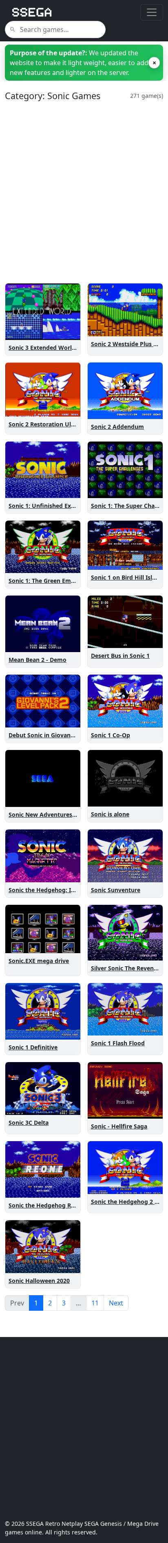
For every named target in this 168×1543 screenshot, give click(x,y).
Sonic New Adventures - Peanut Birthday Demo (75, 814)
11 (95, 1302)
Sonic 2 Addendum (117, 426)
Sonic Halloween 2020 (39, 1281)
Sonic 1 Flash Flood (118, 1043)
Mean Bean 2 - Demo (37, 660)
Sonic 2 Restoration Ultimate (49, 424)
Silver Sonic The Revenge (126, 968)
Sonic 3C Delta (29, 1122)
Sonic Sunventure (115, 890)
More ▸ (65, 332)
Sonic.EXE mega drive (39, 961)
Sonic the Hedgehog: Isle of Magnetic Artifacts (74, 890)
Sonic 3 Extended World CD (47, 347)
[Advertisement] (84, 192)
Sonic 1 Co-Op (110, 735)
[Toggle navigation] (151, 12)
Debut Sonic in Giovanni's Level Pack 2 (63, 735)
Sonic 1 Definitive (33, 1047)
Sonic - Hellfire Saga (119, 1126)
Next (116, 1302)
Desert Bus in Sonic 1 (120, 655)
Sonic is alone (110, 814)
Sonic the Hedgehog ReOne (47, 1205)
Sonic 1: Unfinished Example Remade (61, 506)
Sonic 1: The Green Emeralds (48, 581)
